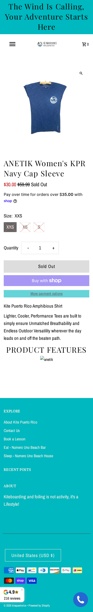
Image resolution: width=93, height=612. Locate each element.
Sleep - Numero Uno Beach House (28, 455)
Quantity (11, 248)
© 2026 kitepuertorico (15, 606)
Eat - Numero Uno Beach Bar (25, 447)
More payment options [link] (47, 293)
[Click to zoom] (81, 73)
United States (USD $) (33, 555)
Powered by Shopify (39, 606)
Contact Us (12, 430)
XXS (10, 227)
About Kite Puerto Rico (20, 422)
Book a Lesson (14, 439)
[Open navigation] (12, 44)
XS (25, 227)
